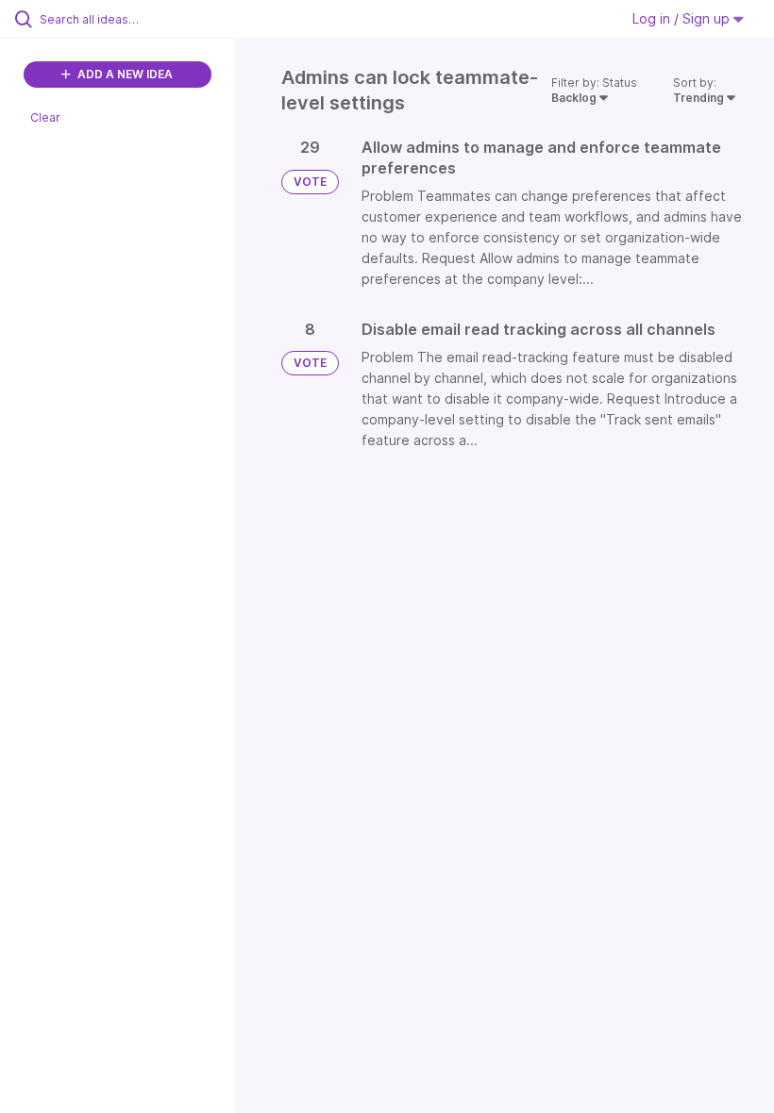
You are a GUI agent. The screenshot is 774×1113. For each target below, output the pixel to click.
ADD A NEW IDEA (124, 74)
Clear (45, 117)
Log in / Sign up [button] (682, 18)
